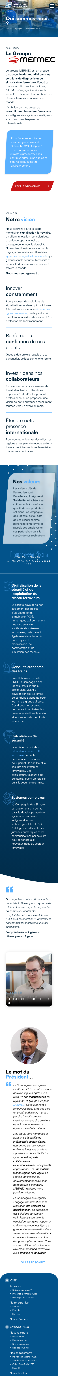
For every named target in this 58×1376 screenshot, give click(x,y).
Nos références (19, 1319)
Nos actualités (18, 1373)
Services (16, 1314)
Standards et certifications (24, 1360)
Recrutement (18, 1336)
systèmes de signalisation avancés (26, 256)
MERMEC (19, 1104)
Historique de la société (23, 1297)
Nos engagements (20, 1344)
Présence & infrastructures (24, 1293)
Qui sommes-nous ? (22, 1290)
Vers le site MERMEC (28, 186)
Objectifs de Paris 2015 (23, 1364)
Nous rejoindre (19, 1332)
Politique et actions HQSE (24, 1356)
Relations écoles (19, 1340)
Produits (16, 1310)
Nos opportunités (20, 1347)
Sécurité (16, 1368)
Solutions (16, 1306)
